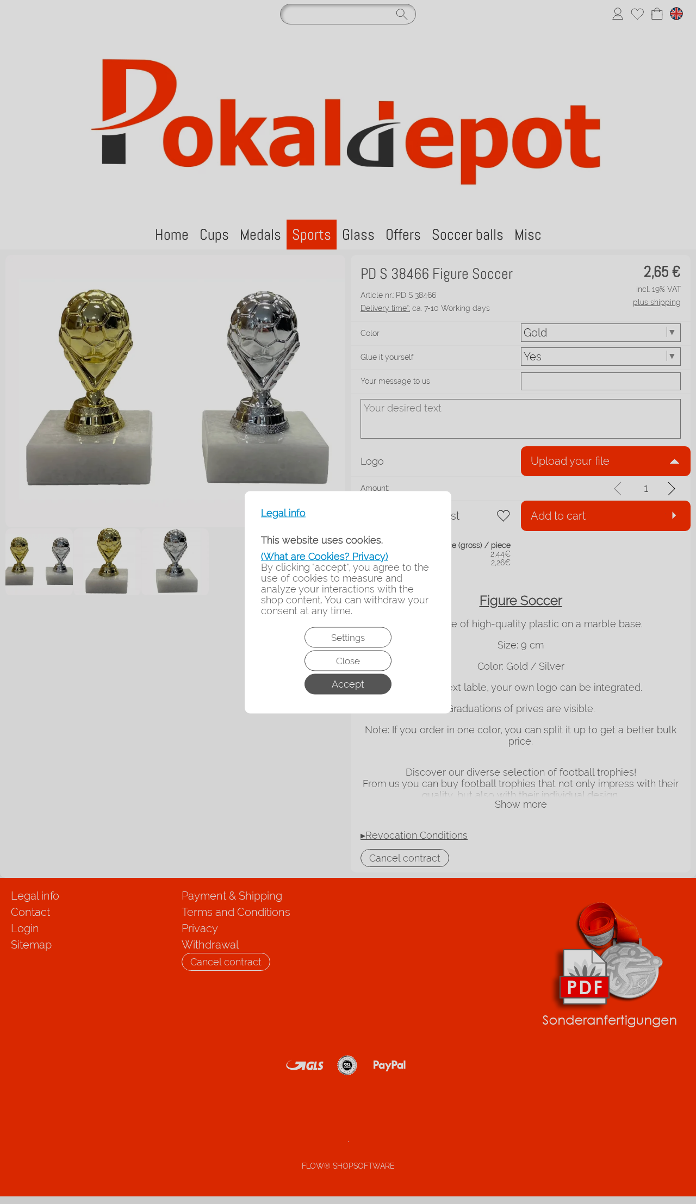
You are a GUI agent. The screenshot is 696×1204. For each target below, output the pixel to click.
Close (348, 660)
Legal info (283, 512)
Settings (348, 637)
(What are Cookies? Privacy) (324, 556)
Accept (348, 683)
